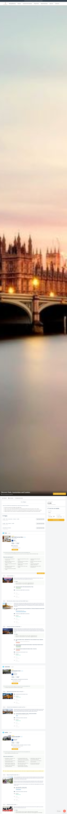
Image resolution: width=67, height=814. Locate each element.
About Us (51, 3)
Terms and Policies (19, 498)
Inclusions (11, 498)
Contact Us (57, 3)
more (17, 785)
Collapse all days (40, 573)
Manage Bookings (12, 3)
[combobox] (56, 513)
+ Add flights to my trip (40, 519)
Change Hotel (15, 549)
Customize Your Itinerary (27, 3)
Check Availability (56, 519)
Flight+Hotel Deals (44, 3)
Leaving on (49, 515)
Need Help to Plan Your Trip (59, 493)
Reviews (19, 3)
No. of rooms (58, 515)
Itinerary (5, 498)
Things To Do (36, 3)
